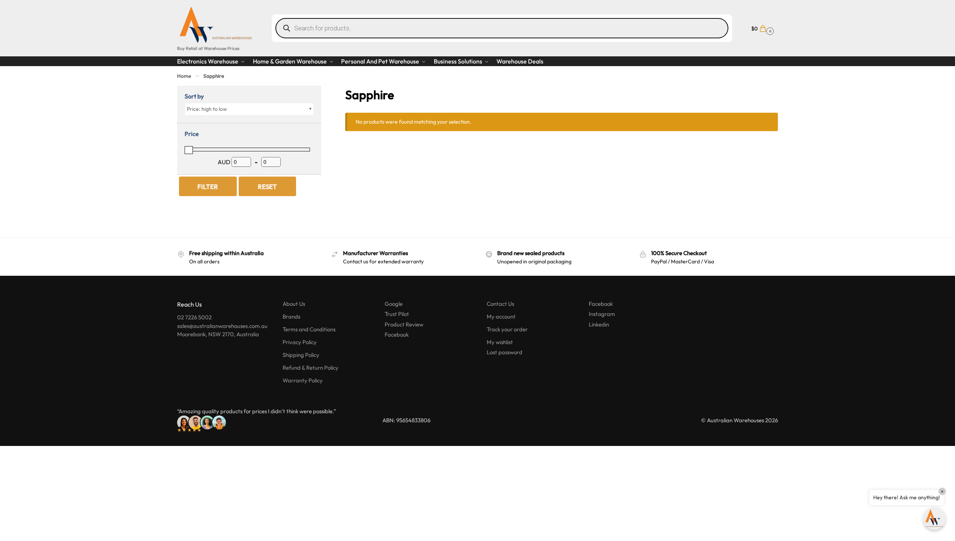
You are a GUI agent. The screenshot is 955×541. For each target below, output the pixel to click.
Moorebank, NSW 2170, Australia (218, 334)
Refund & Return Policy (310, 367)
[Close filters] (323, 90)
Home (184, 76)
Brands (291, 316)
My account (501, 316)
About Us (294, 303)
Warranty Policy (303, 380)
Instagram (602, 313)
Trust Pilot (397, 313)
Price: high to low (207, 109)
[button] (761, 28)
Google (394, 303)
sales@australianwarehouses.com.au (222, 325)
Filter (207, 186)
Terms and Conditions (309, 329)
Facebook (397, 334)
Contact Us (500, 303)
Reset (267, 186)
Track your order (507, 329)
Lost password (504, 352)
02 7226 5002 (194, 317)
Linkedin (599, 324)
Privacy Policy (300, 342)
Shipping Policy (301, 354)
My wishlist (500, 342)
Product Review (404, 324)
